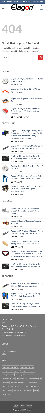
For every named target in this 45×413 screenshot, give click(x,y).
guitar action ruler (9, 379)
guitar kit (6, 383)
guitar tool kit (7, 390)
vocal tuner (6, 394)
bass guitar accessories (10, 367)
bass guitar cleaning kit (10, 371)
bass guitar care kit (27, 367)
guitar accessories (27, 375)
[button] (3, 8)
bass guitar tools (8, 375)
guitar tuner (28, 390)
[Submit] (40, 57)
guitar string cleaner (32, 386)
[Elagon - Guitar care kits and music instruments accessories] (23, 8)
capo (17, 375)
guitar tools (18, 390)
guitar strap (19, 386)
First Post (12, 351)
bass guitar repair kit (27, 371)
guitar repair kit (8, 386)
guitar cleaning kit (35, 379)
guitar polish (33, 383)
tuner (36, 390)
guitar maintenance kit (18, 383)
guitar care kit (22, 379)
